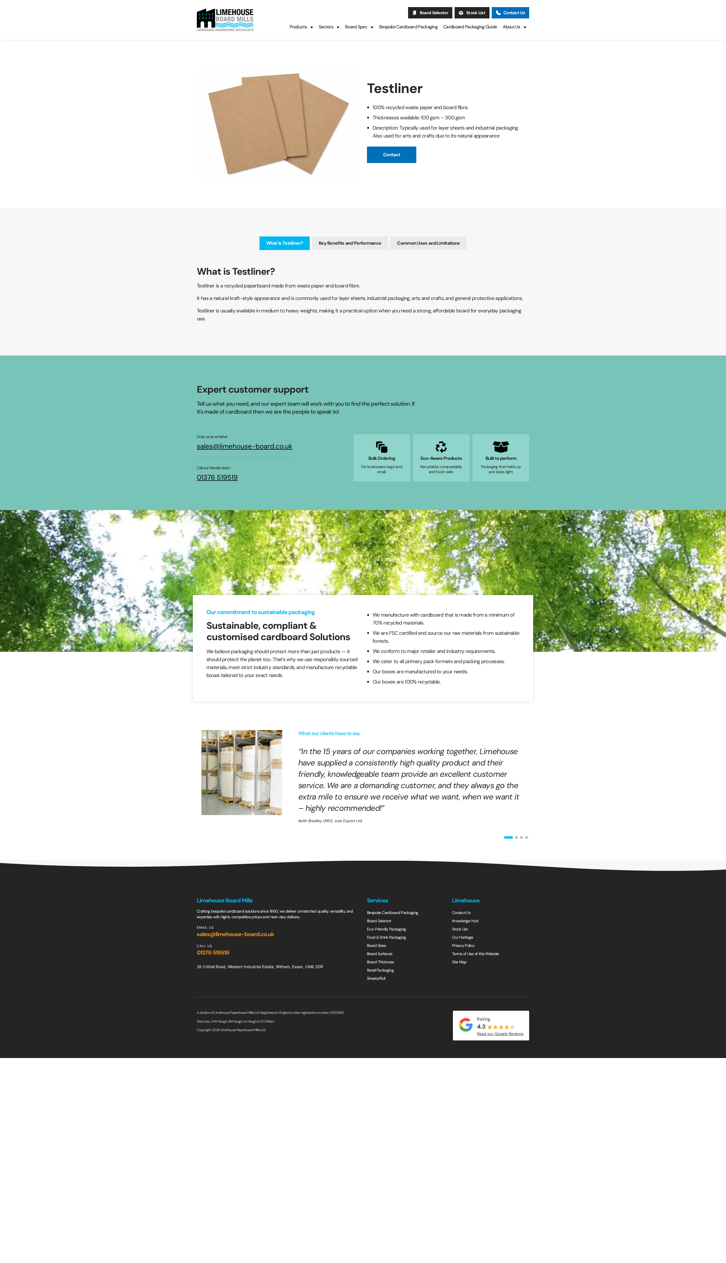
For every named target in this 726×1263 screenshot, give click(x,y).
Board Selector (434, 13)
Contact (391, 155)
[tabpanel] (363, 295)
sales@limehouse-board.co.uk (244, 446)
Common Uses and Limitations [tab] (428, 243)
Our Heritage (462, 937)
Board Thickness (380, 961)
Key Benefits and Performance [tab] (350, 243)
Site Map (459, 961)
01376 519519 (217, 477)
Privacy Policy (463, 945)
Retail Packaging (380, 970)
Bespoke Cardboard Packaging (408, 27)
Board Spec (356, 27)
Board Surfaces (379, 953)
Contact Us (514, 13)
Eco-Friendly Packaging (386, 929)
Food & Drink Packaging (386, 937)
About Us (511, 27)
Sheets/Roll (376, 978)
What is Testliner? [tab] (284, 243)
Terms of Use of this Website (475, 953)
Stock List (475, 13)
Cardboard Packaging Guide (470, 27)
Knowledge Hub (465, 920)
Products (298, 27)
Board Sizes (376, 945)
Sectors (326, 27)
